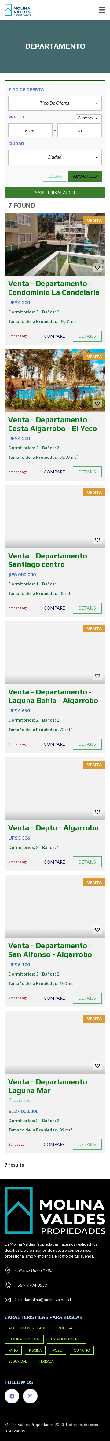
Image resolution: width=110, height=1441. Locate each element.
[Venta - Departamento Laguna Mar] (55, 1042)
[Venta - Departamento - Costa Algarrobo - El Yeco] (55, 380)
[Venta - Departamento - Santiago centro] (55, 516)
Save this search (55, 192)
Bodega (65, 1328)
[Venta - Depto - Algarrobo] (55, 788)
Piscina (35, 1350)
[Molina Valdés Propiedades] (15, 10)
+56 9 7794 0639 (31, 1285)
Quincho (82, 1350)
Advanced (85, 176)
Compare (54, 336)
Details (87, 336)
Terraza (46, 1361)
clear (55, 176)
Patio (13, 1350)
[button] (55, 103)
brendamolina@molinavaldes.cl (43, 1299)
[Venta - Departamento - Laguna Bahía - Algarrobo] (55, 652)
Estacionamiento (66, 1339)
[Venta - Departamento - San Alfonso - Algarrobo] (55, 906)
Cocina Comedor (24, 1339)
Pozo (57, 1350)
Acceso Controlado (27, 1328)
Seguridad (18, 1361)
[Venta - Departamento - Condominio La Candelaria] (55, 244)
